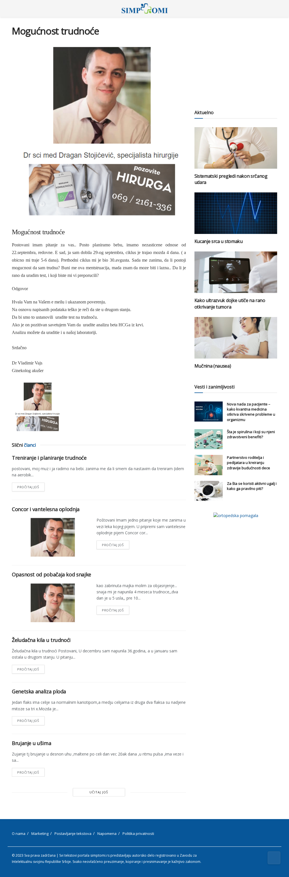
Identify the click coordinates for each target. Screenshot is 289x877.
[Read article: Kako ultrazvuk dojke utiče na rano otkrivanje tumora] (235, 272)
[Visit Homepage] (144, 8)
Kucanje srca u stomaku (218, 241)
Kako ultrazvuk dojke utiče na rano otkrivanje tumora (229, 303)
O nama (18, 833)
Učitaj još (98, 792)
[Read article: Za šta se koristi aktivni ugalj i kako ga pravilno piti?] (208, 491)
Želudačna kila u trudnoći (41, 640)
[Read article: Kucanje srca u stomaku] (235, 213)
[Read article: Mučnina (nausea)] (235, 338)
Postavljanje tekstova (72, 833)
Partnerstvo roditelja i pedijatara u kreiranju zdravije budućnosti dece (248, 462)
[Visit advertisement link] (235, 515)
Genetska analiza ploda (39, 691)
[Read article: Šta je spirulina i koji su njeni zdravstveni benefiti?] (208, 439)
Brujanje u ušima (31, 743)
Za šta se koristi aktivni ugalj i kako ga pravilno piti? (252, 486)
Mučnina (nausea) (212, 366)
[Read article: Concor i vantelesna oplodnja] (51, 537)
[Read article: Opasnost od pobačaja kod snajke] (51, 602)
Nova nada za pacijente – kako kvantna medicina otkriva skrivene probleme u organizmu (251, 411)
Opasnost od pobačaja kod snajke (51, 574)
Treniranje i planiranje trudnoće (49, 457)
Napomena (107, 833)
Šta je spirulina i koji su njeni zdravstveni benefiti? (251, 434)
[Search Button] (274, 8)
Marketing (40, 833)
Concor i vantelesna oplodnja (46, 509)
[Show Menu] (14, 8)
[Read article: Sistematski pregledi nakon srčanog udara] (235, 148)
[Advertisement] (235, 60)
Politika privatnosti (138, 833)
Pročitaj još (31, 486)
